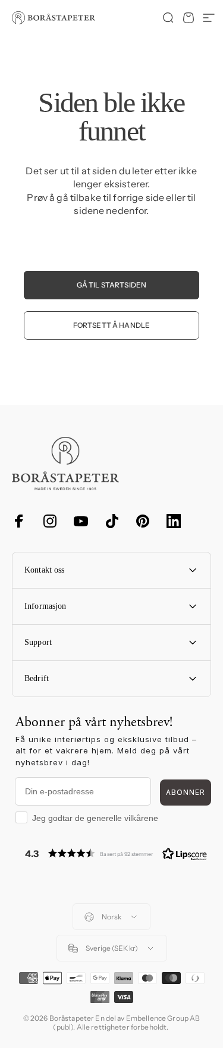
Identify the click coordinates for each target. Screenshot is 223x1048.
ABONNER (185, 792)
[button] (116, 853)
